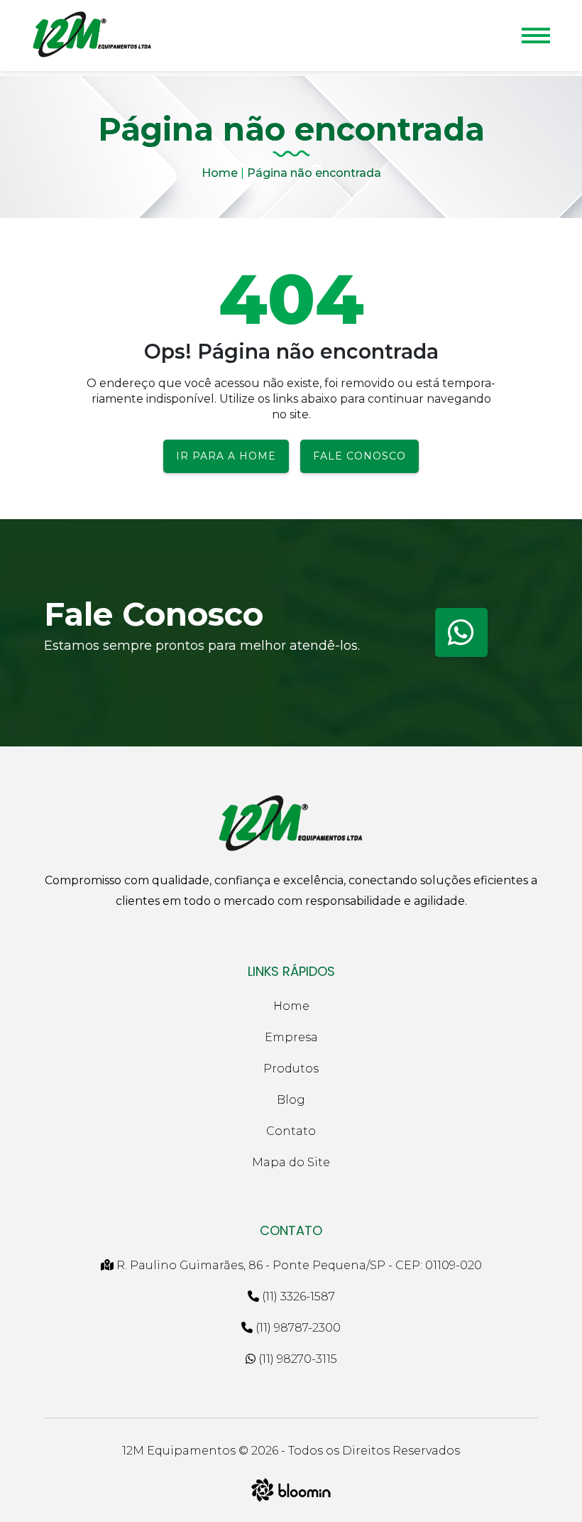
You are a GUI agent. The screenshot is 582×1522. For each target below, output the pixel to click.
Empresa (291, 1037)
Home (220, 173)
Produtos (291, 1068)
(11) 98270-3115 (296, 1359)
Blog (291, 1100)
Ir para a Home (226, 456)
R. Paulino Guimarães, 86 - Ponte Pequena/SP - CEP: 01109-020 (298, 1265)
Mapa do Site (291, 1162)
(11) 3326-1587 (297, 1296)
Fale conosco (359, 456)
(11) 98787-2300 (297, 1328)
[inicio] (92, 35)
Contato (291, 1131)
